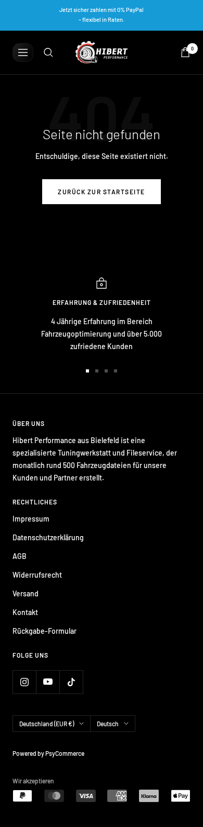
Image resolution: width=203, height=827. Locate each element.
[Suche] (48, 52)
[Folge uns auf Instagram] (24, 681)
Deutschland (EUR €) (46, 723)
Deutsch (108, 723)
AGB (19, 556)
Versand (25, 593)
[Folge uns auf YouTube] (47, 681)
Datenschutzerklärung (48, 537)
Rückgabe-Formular (44, 630)
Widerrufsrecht (37, 574)
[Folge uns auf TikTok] (71, 681)
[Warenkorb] (185, 52)
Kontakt (25, 612)
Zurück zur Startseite (101, 191)
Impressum (30, 518)
